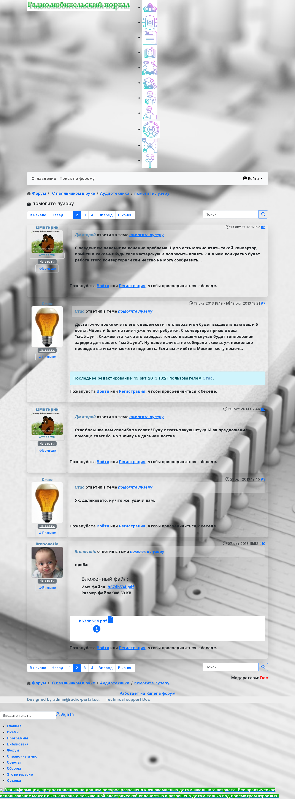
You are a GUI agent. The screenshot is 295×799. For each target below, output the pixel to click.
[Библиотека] (149, 52)
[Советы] (149, 97)
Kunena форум (161, 693)
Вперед (106, 215)
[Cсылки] (149, 145)
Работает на (132, 693)
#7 (263, 303)
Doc (146, 699)
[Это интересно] (151, 129)
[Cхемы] (149, 22)
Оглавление (44, 178)
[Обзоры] (149, 113)
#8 (263, 409)
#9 (263, 479)
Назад (57, 215)
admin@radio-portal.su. (76, 699)
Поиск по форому (77, 178)
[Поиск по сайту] (149, 160)
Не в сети (47, 261)
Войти (103, 285)
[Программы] (149, 37)
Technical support (124, 699)
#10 (262, 544)
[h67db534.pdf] (96, 629)
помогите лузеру (146, 235)
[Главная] (149, 7)
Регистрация (132, 285)
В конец (125, 215)
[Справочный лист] (149, 82)
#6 (263, 227)
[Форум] (149, 67)
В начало (38, 215)
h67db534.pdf (121, 586)
